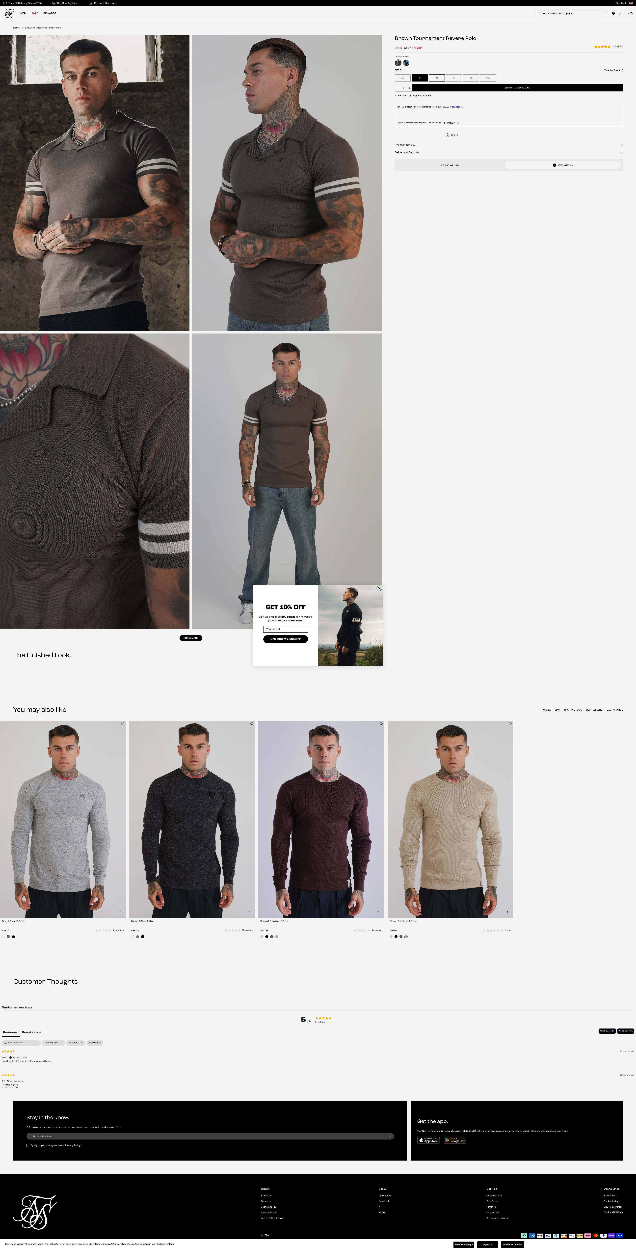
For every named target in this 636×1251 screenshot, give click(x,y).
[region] (318, 1245)
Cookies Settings (464, 1245)
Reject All (487, 1245)
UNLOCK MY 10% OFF (285, 639)
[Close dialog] (379, 588)
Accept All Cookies (512, 1245)
